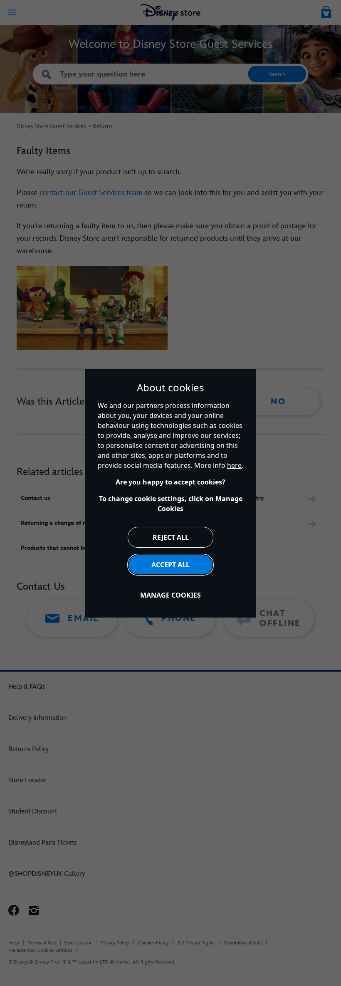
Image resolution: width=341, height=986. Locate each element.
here (234, 465)
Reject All (171, 537)
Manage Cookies (170, 595)
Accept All (170, 564)
